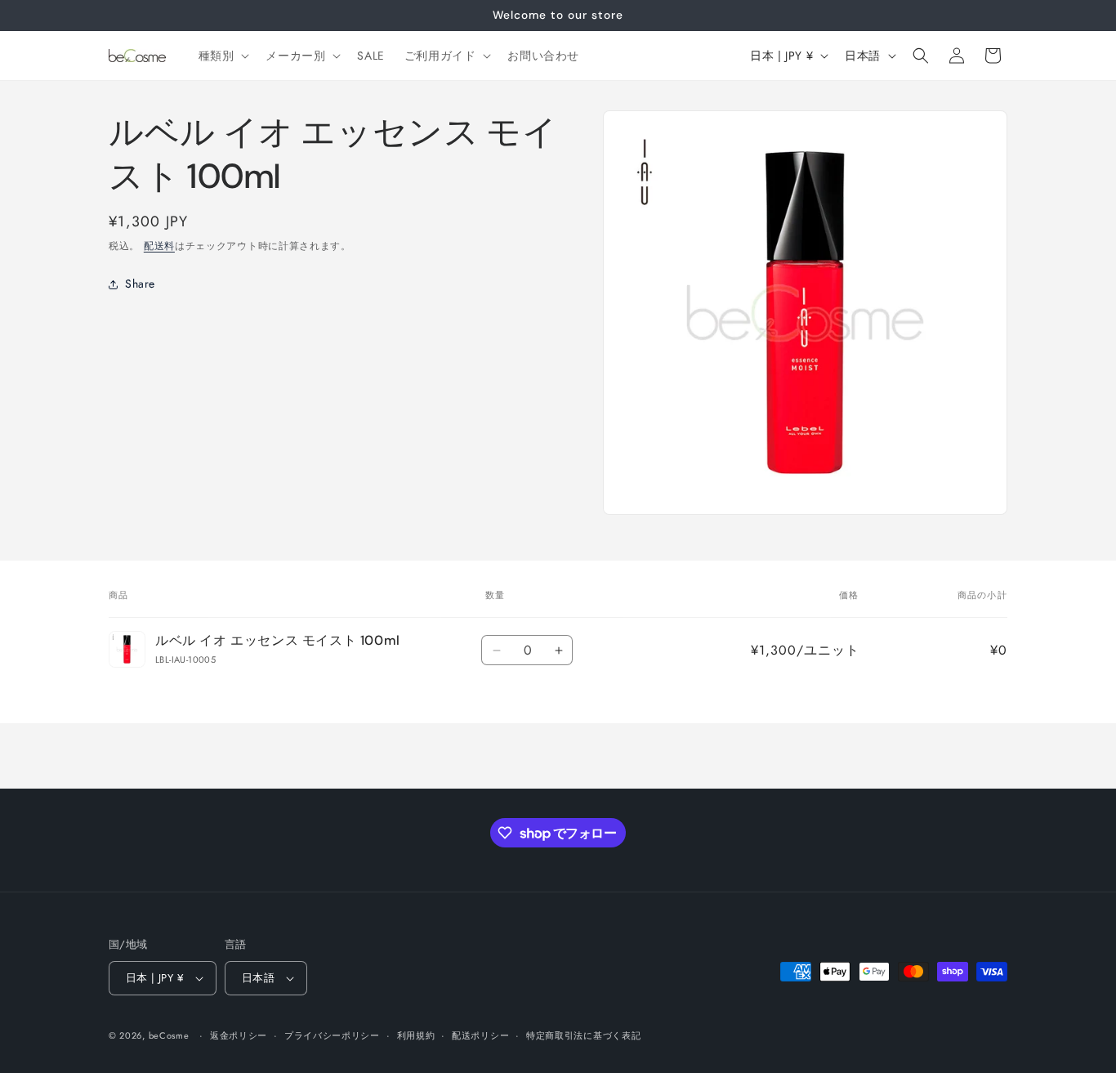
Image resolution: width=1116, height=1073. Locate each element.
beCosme (169, 1035)
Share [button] (140, 284)
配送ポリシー (480, 1035)
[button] (223, 55)
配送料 (159, 246)
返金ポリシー (238, 1035)
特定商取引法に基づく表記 (583, 1035)
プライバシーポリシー (332, 1035)
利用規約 (416, 1035)
